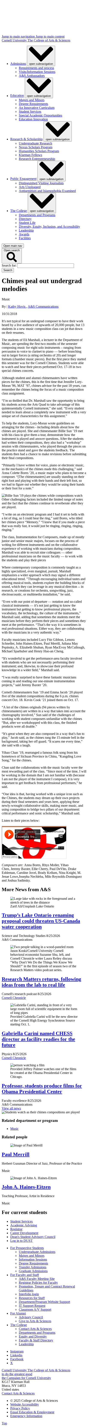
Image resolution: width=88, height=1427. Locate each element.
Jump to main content (50, 36)
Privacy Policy (20, 1408)
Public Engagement (23, 179)
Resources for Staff (32, 1298)
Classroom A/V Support (35, 1309)
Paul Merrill (15, 1154)
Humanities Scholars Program (39, 151)
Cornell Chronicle (14, 998)
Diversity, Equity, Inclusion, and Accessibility (49, 226)
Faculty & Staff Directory (36, 1340)
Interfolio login (29, 1294)
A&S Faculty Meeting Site (37, 1279)
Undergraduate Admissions (37, 1252)
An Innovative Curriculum (36, 107)
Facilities (25, 238)
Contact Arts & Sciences (35, 1329)
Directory (25, 219)
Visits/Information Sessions (37, 72)
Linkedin (16, 1355)
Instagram (16, 1351)
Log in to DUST (21, 1240)
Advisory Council (31, 1317)
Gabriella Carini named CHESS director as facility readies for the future (38, 1039)
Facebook (16, 1359)
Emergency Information (26, 1416)
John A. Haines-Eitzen (26, 1187)
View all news (11, 1108)
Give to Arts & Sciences (35, 1321)
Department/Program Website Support (44, 1302)
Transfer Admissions (32, 1267)
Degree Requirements (33, 104)
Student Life (27, 223)
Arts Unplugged (30, 187)
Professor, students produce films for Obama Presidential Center (42, 1088)
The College (18, 211)
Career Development (24, 1233)
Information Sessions (33, 1259)
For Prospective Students (27, 1248)
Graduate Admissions (33, 1271)
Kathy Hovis (17, 306)
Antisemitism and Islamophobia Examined (47, 191)
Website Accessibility (24, 1404)
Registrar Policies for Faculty (38, 1282)
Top (4, 1423)
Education (17, 95)
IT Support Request (32, 1305)
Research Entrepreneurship (37, 159)
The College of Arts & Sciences (49, 40)
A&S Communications (43, 306)
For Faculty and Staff (24, 1275)
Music (14, 1128)
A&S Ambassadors (32, 75)
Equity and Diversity (33, 1336)
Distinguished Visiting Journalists (41, 183)
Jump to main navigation (19, 36)
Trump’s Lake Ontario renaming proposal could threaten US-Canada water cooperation (41, 920)
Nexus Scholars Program (35, 147)
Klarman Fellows (30, 155)
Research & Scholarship (26, 139)
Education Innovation (33, 119)
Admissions (18, 63)
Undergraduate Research (35, 143)
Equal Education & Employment (32, 1412)
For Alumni (18, 1313)
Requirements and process (36, 68)
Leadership (26, 230)
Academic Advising (23, 1225)
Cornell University (15, 40)
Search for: (9, 265)
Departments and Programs (37, 215)
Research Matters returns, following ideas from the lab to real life (41, 982)
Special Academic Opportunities (40, 115)
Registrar (16, 1229)
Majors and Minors (31, 100)
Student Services (30, 111)
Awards (24, 234)
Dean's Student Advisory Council (32, 1237)
